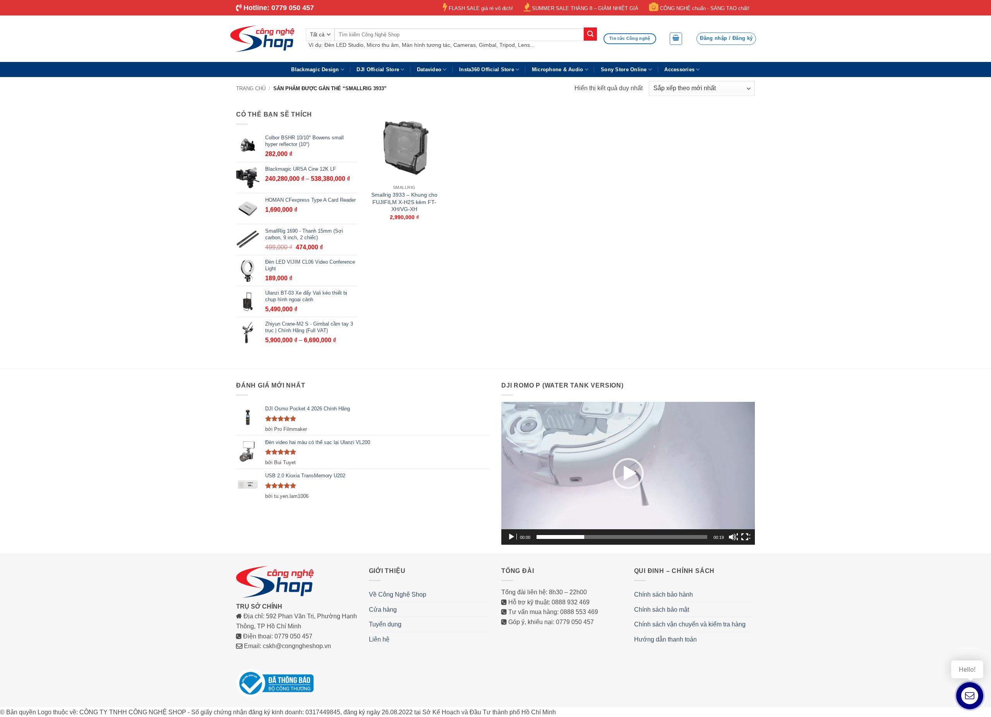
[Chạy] (512, 537)
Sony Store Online (623, 69)
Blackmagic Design (315, 69)
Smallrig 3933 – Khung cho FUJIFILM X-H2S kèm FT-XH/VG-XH (404, 202)
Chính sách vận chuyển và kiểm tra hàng (690, 624)
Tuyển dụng (385, 624)
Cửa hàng (383, 609)
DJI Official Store (378, 69)
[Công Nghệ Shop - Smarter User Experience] (262, 39)
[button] (676, 39)
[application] (628, 473)
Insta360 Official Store (486, 69)
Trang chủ (251, 88)
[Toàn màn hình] (745, 537)
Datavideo (429, 69)
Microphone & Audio (557, 69)
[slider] (622, 537)
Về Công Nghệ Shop (397, 594)
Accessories (679, 69)
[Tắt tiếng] (733, 537)
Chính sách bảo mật (661, 609)
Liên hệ (379, 639)
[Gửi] (590, 34)
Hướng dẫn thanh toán (665, 639)
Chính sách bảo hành (663, 594)
